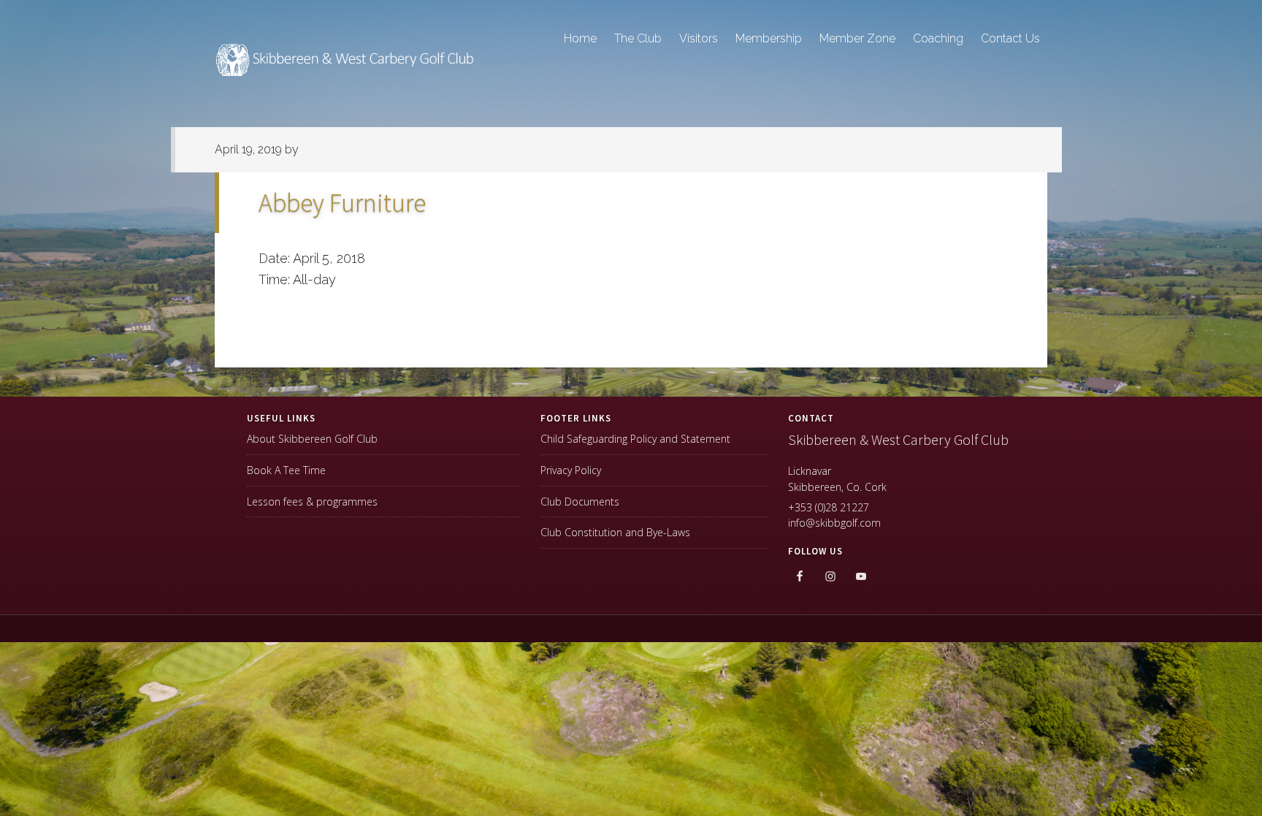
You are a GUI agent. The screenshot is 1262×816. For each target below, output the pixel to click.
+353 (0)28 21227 (828, 507)
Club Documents (579, 501)
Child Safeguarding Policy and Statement (635, 439)
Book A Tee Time (286, 470)
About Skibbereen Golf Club (312, 439)
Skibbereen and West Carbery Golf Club (346, 66)
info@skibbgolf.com (834, 523)
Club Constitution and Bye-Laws (615, 532)
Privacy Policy (570, 470)
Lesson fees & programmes (312, 501)
